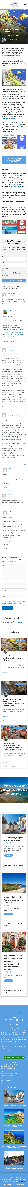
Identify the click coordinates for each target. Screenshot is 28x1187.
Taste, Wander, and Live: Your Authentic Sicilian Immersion (14, 1125)
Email (3, 262)
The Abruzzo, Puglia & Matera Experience (14, 1105)
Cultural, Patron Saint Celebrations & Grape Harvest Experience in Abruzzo (14, 1167)
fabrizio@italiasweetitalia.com (10, 338)
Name (3, 256)
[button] (3, 5)
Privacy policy (5, 268)
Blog (7, 10)
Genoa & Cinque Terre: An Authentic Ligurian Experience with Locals (14, 1146)
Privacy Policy (7, 1184)
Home (3, 10)
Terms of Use (22, 1181)
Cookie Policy (20, 1184)
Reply (24, 306)
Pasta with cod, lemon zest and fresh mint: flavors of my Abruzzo (13, 658)
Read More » (6, 672)
